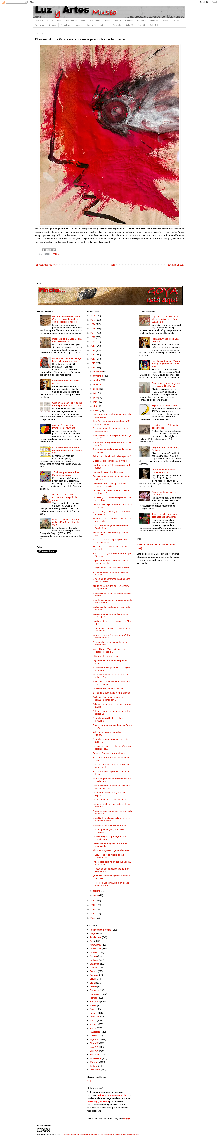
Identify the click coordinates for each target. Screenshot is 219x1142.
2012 (93, 905)
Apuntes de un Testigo (100, 929)
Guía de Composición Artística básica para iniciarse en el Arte (67, 404)
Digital (93, 982)
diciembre (98, 371)
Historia (93, 1013)
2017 (93, 354)
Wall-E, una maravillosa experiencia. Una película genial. (64, 497)
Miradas (165, 21)
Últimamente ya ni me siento (106, 656)
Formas (93, 998)
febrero (97, 891)
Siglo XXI (154, 25)
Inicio (112, 264)
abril (95, 406)
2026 (93, 315)
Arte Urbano (95, 21)
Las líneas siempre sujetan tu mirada (110, 799)
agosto (96, 388)
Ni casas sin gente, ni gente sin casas (111, 850)
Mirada (93, 1020)
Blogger (127, 1118)
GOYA (50, 21)
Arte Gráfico (95, 945)
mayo (96, 402)
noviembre (98, 375)
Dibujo (118, 21)
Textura (93, 1066)
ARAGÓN (39, 21)
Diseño (93, 986)
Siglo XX (141, 25)
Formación (91, 25)
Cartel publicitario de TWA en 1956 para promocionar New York (166, 364)
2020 (93, 341)
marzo (96, 410)
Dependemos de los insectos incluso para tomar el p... (110, 561)
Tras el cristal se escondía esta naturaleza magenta (164, 515)
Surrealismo (66, 25)
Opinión (93, 1035)
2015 (93, 363)
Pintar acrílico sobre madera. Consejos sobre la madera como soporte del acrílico (66, 319)
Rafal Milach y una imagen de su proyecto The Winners (166, 384)
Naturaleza (39, 25)
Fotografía (141, 21)
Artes (83, 21)
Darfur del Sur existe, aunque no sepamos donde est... (108, 698)
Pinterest (91, 1081)
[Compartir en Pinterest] (54, 249)
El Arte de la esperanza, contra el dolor (111, 692)
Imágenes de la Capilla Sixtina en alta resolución (66, 340)
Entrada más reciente (46, 264)
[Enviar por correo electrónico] (43, 249)
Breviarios (95, 963)
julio (95, 393)
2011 (92, 909)
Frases (93, 1005)
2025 (93, 320)
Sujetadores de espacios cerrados (109, 825)
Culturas (107, 21)
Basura (93, 956)
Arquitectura (71, 21)
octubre (97, 380)
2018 (93, 350)
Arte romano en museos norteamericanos (163, 471)
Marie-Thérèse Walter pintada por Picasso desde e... (109, 650)
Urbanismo (95, 1069)
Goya (92, 1009)
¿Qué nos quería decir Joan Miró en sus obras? (65, 473)
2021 (93, 337)
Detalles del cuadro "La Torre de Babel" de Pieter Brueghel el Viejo (67, 522)
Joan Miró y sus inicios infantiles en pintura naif (63, 426)
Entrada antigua (175, 264)
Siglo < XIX (95, 1039)
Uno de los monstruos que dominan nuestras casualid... (110, 484)
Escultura (129, 21)
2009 (93, 918)
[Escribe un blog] (46, 249)
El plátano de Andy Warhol (164, 405)
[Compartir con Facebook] (52, 249)
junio (95, 397)
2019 (93, 346)
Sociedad (52, 25)
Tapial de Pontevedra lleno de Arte (109, 753)
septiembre (99, 384)
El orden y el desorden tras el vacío (110, 460)
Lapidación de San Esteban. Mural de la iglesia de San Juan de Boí (165, 319)
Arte (92, 941)
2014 (93, 367)
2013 (93, 900)
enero (96, 895)
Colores (93, 971)
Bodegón (94, 960)
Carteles (94, 967)
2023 (93, 328)
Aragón (93, 933)
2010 (93, 913)
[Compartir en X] (49, 249)
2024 (93, 324)
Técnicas (79, 25)
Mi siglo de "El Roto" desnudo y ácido (111, 567)
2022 (93, 333)
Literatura (154, 21)
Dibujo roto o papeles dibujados (108, 472)
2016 (93, 359)
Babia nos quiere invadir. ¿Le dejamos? (112, 456)
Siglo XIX (129, 25)
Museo (176, 21)
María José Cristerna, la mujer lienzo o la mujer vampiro (67, 359)
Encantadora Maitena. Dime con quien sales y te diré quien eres (67, 450)
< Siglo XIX (116, 25)
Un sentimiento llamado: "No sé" (108, 688)
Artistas (103, 25)
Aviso (59, 21)
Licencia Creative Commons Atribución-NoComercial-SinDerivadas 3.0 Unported (100, 1134)
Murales (94, 1024)
